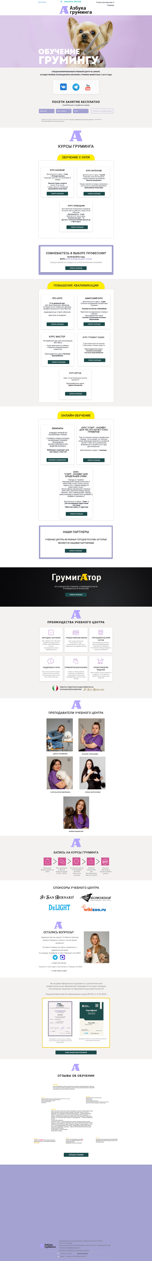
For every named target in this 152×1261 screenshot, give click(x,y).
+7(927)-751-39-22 (42, 2)
